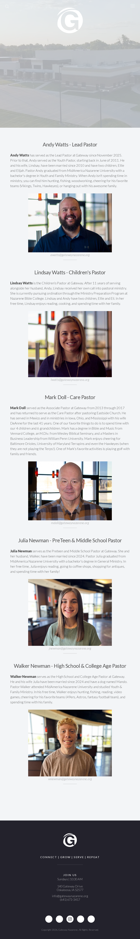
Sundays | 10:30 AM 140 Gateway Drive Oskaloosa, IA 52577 (70, 884)
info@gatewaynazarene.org (70, 896)
